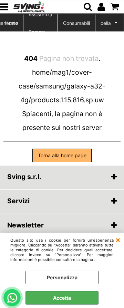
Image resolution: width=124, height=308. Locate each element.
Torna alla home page (62, 155)
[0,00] (116, 7)
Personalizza (62, 277)
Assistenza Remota (40, 23)
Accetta (62, 298)
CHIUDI (118, 239)
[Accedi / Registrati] (102, 7)
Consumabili (76, 23)
